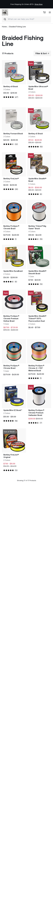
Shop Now (39, 4)
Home (4, 27)
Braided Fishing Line (17, 27)
